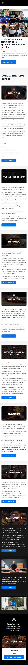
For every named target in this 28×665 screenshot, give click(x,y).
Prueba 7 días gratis (14, 657)
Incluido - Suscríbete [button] (8, 160)
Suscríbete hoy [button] (8, 62)
